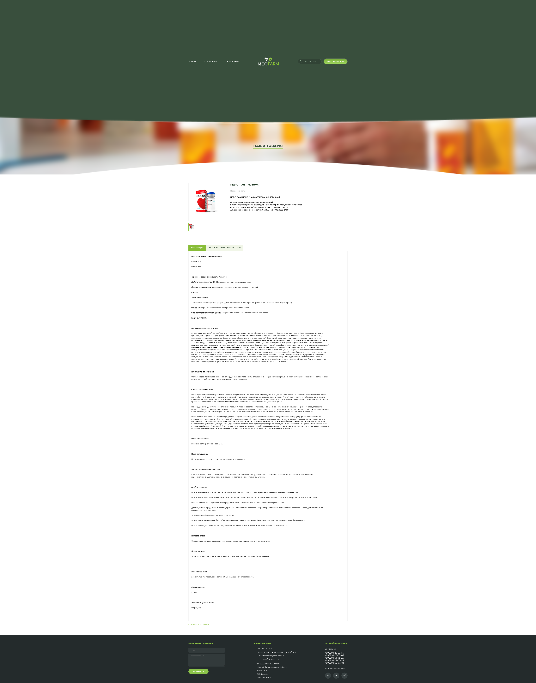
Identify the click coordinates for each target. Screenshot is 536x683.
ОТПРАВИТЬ (198, 671)
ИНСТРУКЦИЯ (197, 248)
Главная (192, 61)
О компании (210, 61)
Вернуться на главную (199, 624)
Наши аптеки (232, 61)
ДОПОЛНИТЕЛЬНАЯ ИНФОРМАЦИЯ (224, 248)
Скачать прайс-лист (335, 61)
